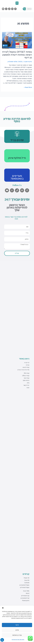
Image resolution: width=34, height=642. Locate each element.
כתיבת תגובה (28, 61)
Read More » (28, 87)
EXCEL (20, 61)
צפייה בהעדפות (17, 635)
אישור (17, 625)
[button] (3, 608)
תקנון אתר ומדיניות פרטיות (18, 639)
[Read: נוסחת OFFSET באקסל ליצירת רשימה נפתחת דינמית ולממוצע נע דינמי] (17, 40)
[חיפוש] (24, 8)
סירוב (17, 630)
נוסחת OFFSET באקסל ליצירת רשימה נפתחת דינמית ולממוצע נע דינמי (17, 55)
